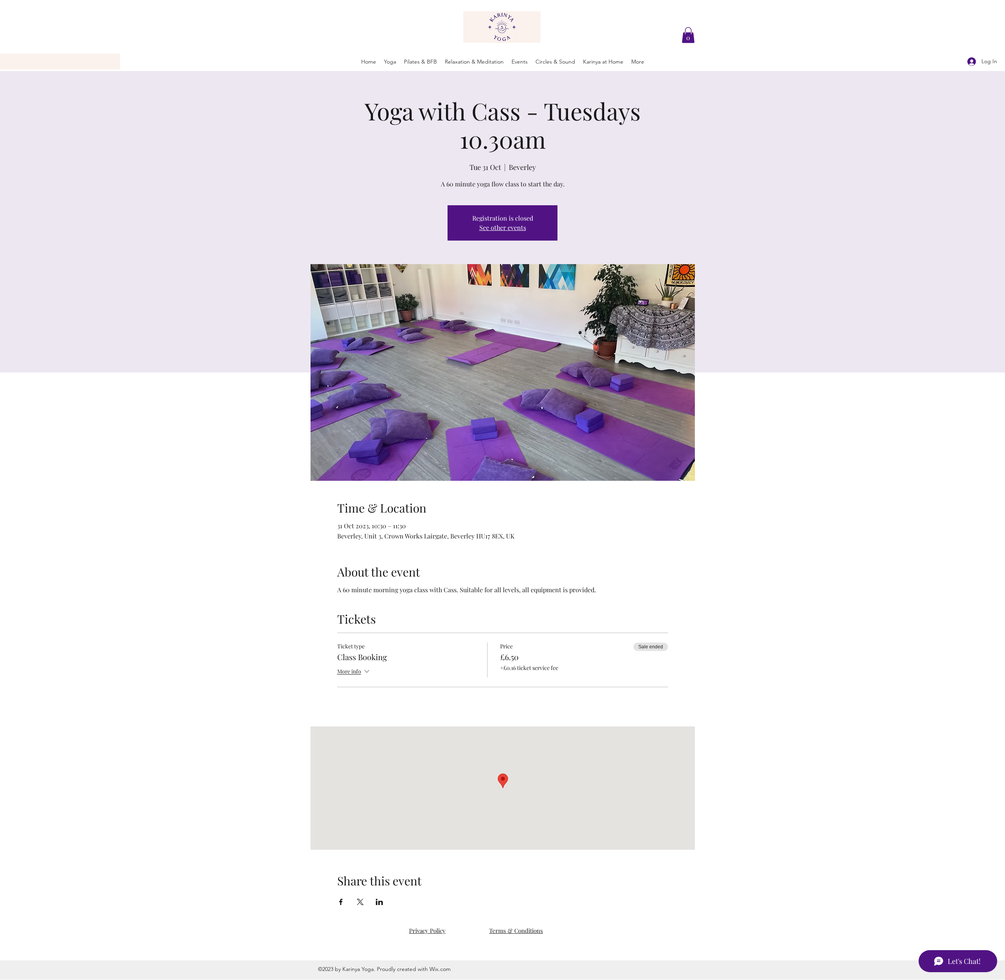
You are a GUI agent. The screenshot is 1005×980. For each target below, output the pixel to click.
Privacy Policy (427, 930)
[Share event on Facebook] (341, 902)
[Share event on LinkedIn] (379, 902)
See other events (502, 227)
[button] (688, 35)
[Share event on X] (360, 902)
